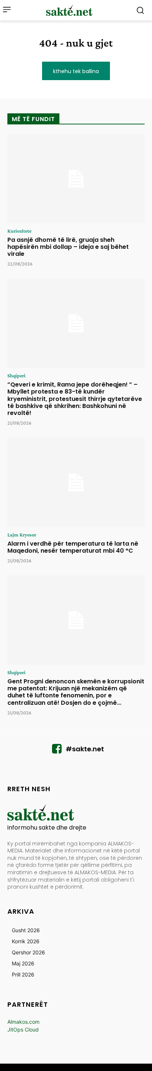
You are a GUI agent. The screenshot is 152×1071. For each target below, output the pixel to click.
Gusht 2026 (26, 930)
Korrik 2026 (25, 941)
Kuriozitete (19, 230)
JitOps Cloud (23, 1029)
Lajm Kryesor (21, 534)
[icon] (57, 751)
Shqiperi (16, 375)
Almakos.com (23, 1022)
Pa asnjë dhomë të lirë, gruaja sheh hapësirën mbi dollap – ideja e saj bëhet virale (68, 247)
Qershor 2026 (28, 952)
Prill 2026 (23, 974)
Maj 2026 (23, 963)
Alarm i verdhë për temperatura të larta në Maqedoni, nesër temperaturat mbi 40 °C (72, 547)
